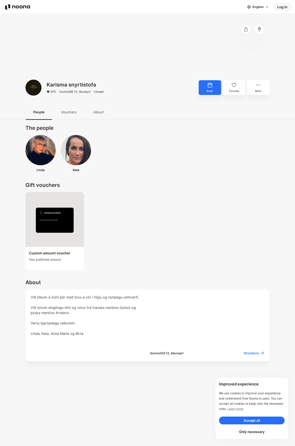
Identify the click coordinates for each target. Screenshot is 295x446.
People (38, 112)
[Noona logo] (17, 7)
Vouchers (69, 112)
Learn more (235, 409)
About (99, 112)
